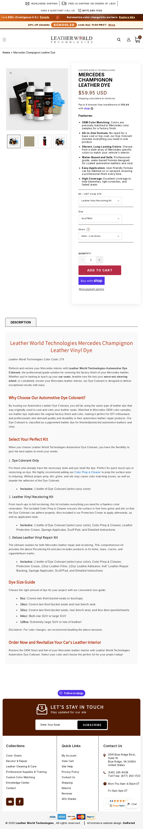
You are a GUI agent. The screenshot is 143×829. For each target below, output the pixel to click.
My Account (69, 755)
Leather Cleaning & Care (21, 766)
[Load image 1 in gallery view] (13, 141)
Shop (111, 24)
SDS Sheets (69, 798)
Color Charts (14, 755)
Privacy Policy (70, 771)
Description (21, 322)
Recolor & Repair (16, 760)
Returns (66, 788)
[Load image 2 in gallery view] (29, 141)
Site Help (67, 766)
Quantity (84, 253)
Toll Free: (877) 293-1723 (124, 775)
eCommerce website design (104, 823)
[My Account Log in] (128, 39)
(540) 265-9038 (118, 772)
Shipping (83, 98)
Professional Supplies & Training (26, 771)
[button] (4, 39)
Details (33, 17)
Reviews (67, 793)
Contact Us (68, 777)
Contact (11, 788)
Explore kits (116, 17)
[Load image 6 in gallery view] (60, 141)
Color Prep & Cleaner (87, 472)
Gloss (102, 229)
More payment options (91, 289)
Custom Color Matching (20, 777)
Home (6, 52)
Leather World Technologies (35, 823)
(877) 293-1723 (92, 10)
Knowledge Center (18, 782)
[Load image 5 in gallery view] (44, 141)
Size (80, 211)
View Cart (68, 760)
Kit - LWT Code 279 (89, 193)
